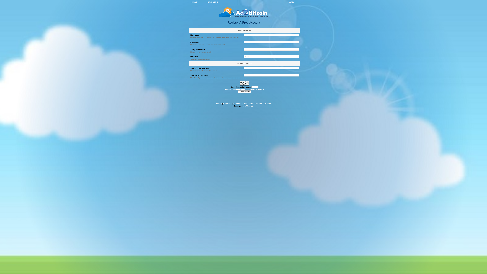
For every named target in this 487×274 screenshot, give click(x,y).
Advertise (227, 104)
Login (291, 2)
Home (195, 2)
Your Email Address (199, 75)
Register (212, 2)
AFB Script (249, 106)
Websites (237, 104)
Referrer (194, 57)
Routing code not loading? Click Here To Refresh (244, 89)
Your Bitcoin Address (199, 68)
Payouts (258, 104)
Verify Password (197, 49)
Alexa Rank (248, 104)
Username (194, 35)
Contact (267, 104)
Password (194, 42)
